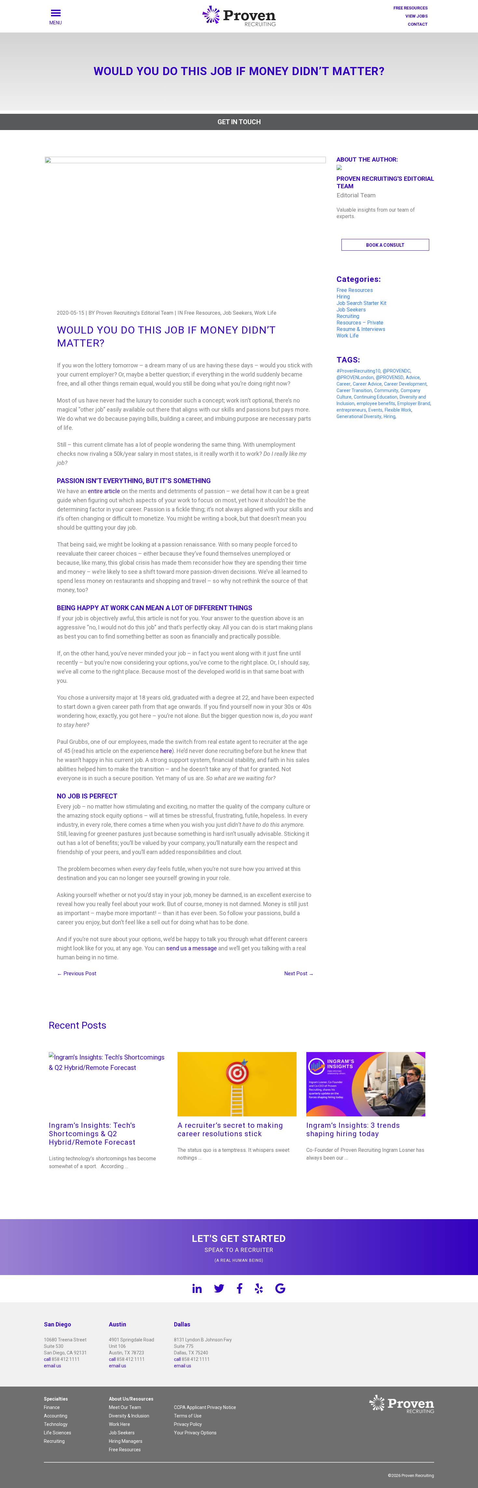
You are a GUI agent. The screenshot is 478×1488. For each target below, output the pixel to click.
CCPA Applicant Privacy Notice (205, 1407)
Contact (418, 24)
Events (375, 410)
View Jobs (416, 16)
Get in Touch (239, 122)
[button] (63, 23)
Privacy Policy (188, 1424)
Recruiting (348, 316)
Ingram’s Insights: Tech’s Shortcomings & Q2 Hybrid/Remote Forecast (92, 1133)
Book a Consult (385, 245)
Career (344, 384)
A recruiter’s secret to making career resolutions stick (230, 1129)
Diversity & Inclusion (129, 1415)
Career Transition (354, 390)
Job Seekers (351, 310)
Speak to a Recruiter (239, 1248)
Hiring (343, 297)
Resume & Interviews (361, 329)
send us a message (191, 948)
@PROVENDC (396, 371)
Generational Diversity (359, 416)
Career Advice (367, 384)
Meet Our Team (125, 1407)
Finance (52, 1407)
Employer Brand (413, 403)
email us (52, 1365)
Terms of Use (188, 1415)
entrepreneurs (351, 410)
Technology (56, 1424)
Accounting (55, 1415)
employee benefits (376, 403)
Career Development (405, 384)
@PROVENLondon (355, 377)
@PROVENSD (390, 377)
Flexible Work (398, 410)
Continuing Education (375, 397)
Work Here (119, 1424)
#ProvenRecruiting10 (358, 371)
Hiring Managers (125, 1441)
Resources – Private (360, 323)
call (47, 1359)
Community (386, 390)
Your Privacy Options (195, 1432)
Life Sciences (57, 1432)
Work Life (348, 336)
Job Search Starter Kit (361, 303)
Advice (413, 377)
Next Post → (299, 973)
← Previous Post (76, 973)
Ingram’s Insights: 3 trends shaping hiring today (353, 1129)
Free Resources (410, 8)
